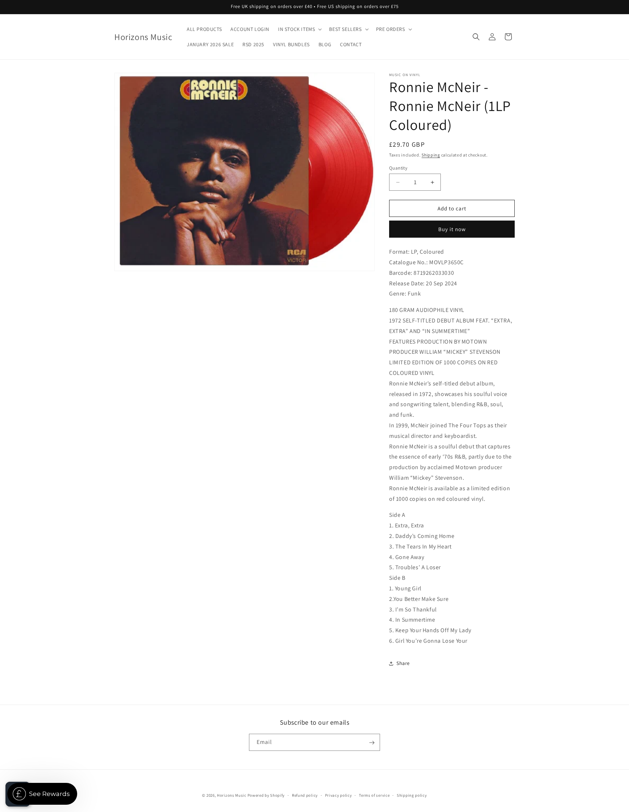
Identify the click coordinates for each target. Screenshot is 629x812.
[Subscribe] (372, 742)
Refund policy (305, 794)
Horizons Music (231, 795)
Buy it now (452, 229)
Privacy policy (338, 794)
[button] (299, 29)
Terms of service (374, 794)
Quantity (398, 168)
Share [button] (403, 663)
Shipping (431, 155)
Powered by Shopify (266, 795)
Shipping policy (412, 794)
